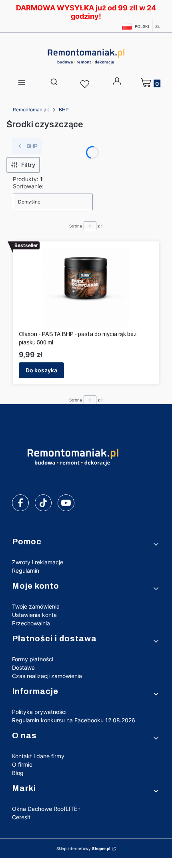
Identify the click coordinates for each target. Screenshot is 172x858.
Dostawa (23, 667)
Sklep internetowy (83, 848)
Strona (75, 225)
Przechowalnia (31, 623)
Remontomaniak (31, 110)
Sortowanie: (28, 186)
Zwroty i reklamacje (37, 562)
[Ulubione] (86, 84)
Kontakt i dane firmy (38, 756)
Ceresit (21, 817)
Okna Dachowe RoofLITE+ (46, 808)
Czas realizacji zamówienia (47, 675)
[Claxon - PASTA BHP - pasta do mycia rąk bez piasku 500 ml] (86, 287)
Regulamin (25, 570)
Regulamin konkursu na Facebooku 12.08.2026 (73, 720)
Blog (18, 772)
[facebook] (20, 502)
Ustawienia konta (34, 614)
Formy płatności (32, 659)
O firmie (22, 764)
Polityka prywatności (39, 711)
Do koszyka (41, 370)
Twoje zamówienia (36, 606)
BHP (64, 110)
